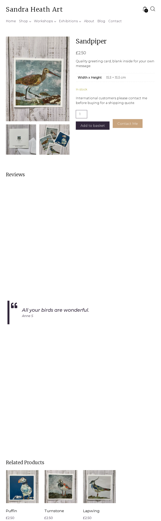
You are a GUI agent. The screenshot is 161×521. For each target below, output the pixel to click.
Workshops (43, 21)
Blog (101, 21)
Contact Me (127, 123)
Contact (115, 21)
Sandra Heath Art (34, 9)
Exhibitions (68, 21)
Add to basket (92, 125)
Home (11, 21)
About (89, 21)
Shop (23, 21)
